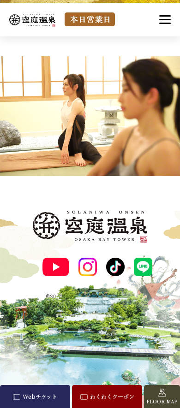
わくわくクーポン (112, 396)
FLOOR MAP (162, 401)
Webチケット (40, 396)
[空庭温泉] (32, 20)
